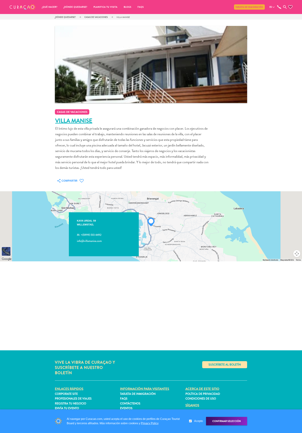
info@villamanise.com (89, 241)
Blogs (127, 7)
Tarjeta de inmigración (249, 7)
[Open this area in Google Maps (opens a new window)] (6, 259)
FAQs (141, 7)
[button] (22, 7)
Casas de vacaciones (96, 17)
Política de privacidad (202, 394)
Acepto (198, 421)
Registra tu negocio (70, 403)
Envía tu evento (67, 408)
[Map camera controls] (296, 253)
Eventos (126, 408)
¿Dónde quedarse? (75, 7)
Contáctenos (130, 403)
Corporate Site (66, 394)
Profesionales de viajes (73, 399)
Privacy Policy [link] (150, 423)
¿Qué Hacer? (49, 7)
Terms (298, 260)
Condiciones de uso (200, 399)
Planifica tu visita (105, 7)
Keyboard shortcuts (270, 260)
